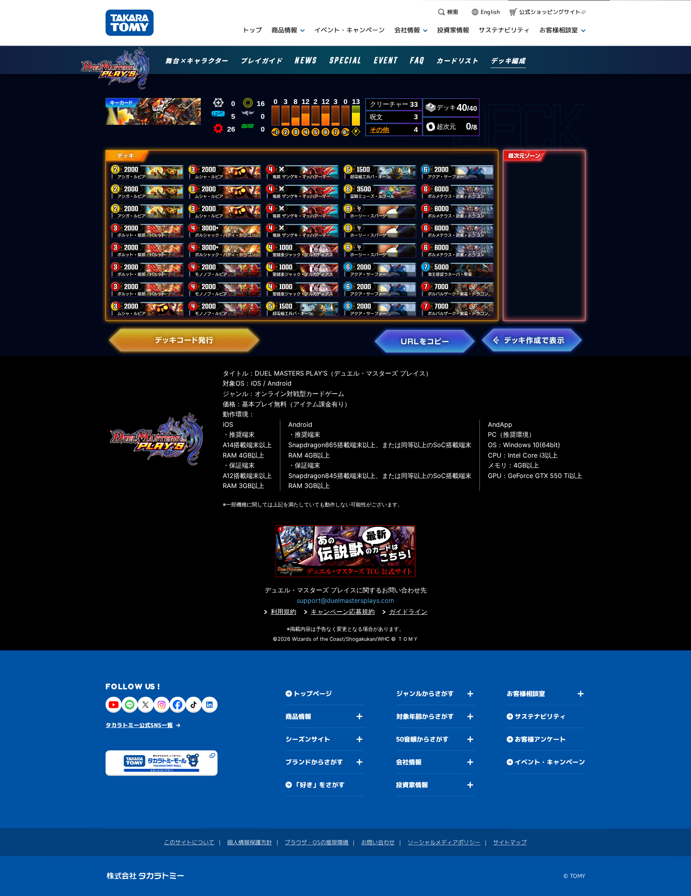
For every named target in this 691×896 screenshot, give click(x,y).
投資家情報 (412, 784)
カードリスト (457, 61)
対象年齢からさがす (425, 716)
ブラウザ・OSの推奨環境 (316, 842)
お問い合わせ (378, 842)
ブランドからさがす (314, 762)
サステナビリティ (540, 716)
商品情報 (298, 716)
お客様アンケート (540, 739)
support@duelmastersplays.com (345, 600)
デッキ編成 (508, 61)
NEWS (305, 62)
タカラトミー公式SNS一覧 (139, 725)
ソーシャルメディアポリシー (443, 842)
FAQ (416, 62)
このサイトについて (189, 842)
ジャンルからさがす (425, 693)
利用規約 (283, 612)
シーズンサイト (308, 739)
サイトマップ (510, 842)
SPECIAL (345, 62)
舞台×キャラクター (196, 61)
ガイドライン (408, 612)
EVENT (385, 62)
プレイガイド (261, 61)
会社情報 (408, 762)
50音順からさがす (422, 739)
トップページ (313, 693)
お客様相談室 (526, 693)
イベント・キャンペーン (550, 762)
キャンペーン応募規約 (343, 612)
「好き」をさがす (319, 784)
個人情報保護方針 (249, 842)
